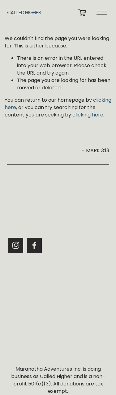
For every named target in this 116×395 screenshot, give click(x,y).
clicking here (87, 114)
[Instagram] (15, 245)
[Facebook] (34, 245)
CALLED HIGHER (24, 12)
